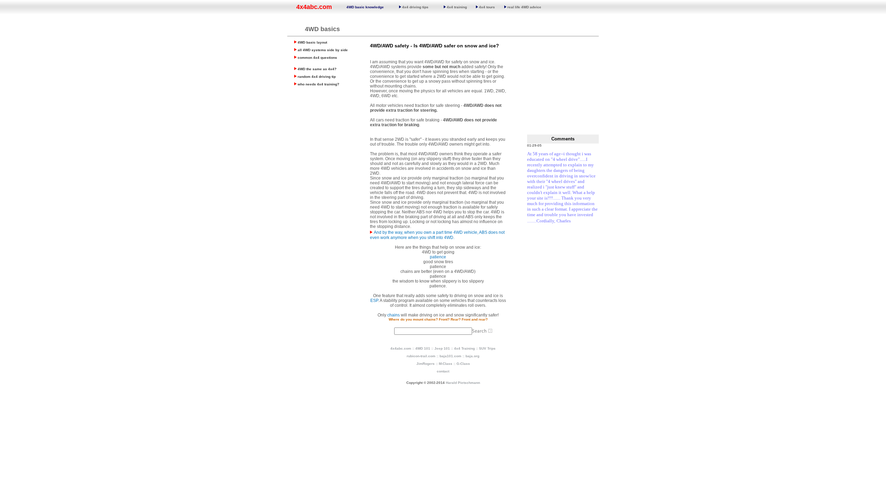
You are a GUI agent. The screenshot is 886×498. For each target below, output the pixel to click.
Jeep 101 (442, 348)
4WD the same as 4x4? (317, 69)
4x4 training (456, 7)
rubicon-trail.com (421, 356)
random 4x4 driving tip (317, 77)
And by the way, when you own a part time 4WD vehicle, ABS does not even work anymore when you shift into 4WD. (437, 235)
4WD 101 (422, 348)
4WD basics (322, 29)
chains (393, 315)
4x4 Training (464, 348)
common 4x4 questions (317, 57)
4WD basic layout (312, 42)
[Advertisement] (328, 139)
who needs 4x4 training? (318, 84)
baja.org (472, 356)
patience (438, 257)
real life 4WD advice (524, 7)
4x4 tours (486, 7)
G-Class (463, 364)
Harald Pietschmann (463, 383)
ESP (374, 300)
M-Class (445, 364)
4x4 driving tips (414, 7)
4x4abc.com (314, 6)
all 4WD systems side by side (323, 50)
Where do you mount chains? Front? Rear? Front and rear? (438, 319)
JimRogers (425, 364)
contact (443, 371)
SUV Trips (487, 348)
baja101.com (450, 356)
